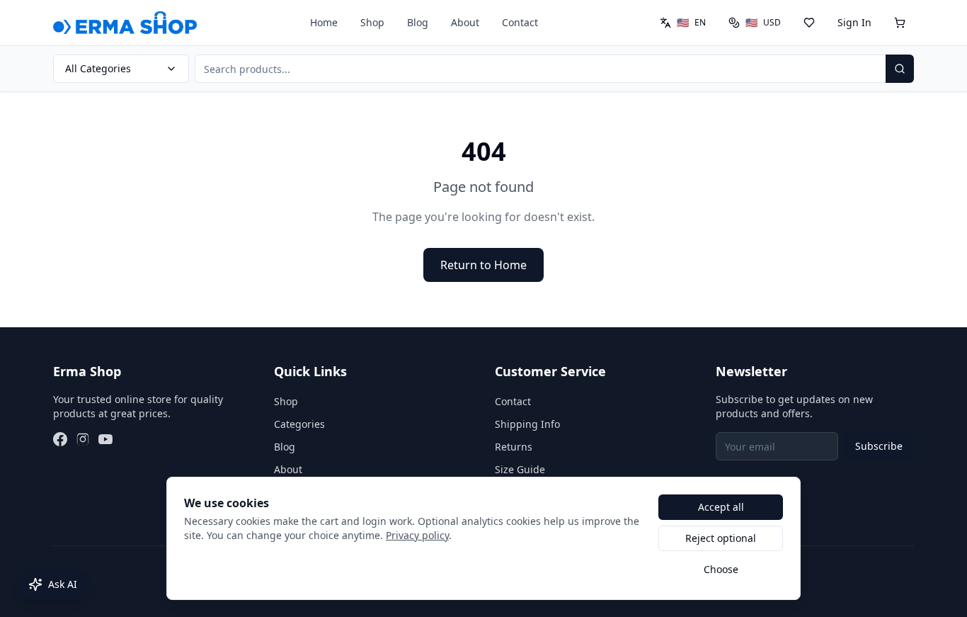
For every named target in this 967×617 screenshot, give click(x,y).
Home (324, 22)
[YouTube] (105, 439)
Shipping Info (527, 424)
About (465, 22)
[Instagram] (83, 439)
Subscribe (879, 446)
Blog (417, 22)
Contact (520, 22)
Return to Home (483, 265)
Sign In (854, 22)
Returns (513, 446)
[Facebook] (60, 439)
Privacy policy (417, 535)
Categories (299, 424)
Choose (721, 569)
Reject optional (720, 538)
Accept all (721, 507)
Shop (372, 22)
